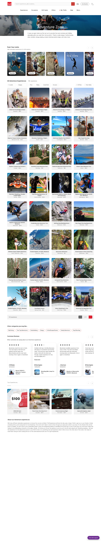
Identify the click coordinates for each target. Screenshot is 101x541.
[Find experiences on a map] (77, 4)
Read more (37, 359)
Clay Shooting (76, 330)
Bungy (42, 330)
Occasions (34, 10)
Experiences (24, 10)
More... (79, 10)
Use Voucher (85, 4)
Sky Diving (11, 330)
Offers (53, 10)
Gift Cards (45, 10)
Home (10, 16)
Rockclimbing (34, 330)
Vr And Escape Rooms (52, 330)
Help (71, 10)
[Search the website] (73, 4)
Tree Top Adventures (22, 330)
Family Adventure (65, 330)
